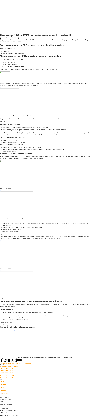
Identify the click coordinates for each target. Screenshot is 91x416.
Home (3, 381)
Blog (2, 387)
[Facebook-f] (1, 360)
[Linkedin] (9, 360)
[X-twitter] (12, 360)
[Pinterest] (16, 360)
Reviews (3, 384)
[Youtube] (20, 360)
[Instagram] (5, 360)
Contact (3, 390)
